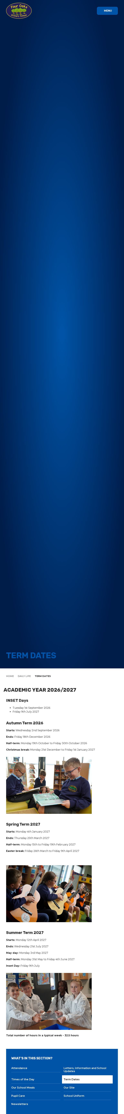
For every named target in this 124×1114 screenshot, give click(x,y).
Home (10, 676)
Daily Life (24, 676)
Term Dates (43, 676)
